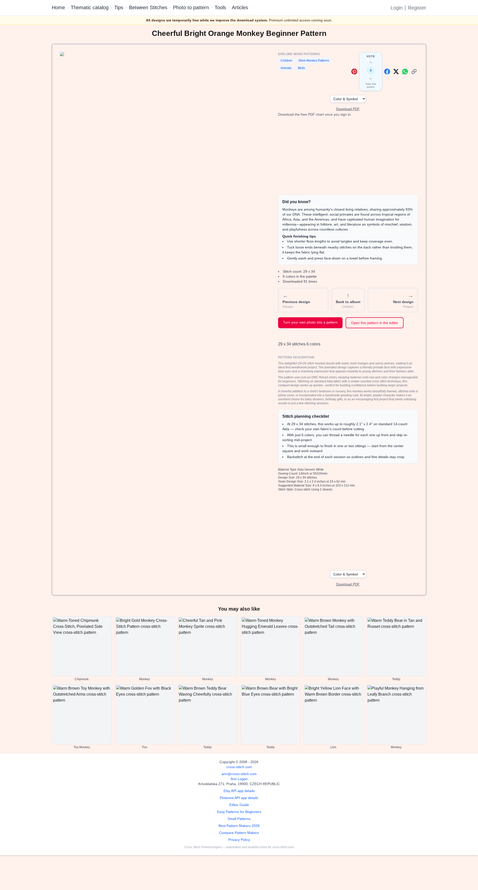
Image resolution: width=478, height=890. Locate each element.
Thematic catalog (90, 7)
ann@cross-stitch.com (239, 774)
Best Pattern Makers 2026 (239, 826)
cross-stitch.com (239, 767)
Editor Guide (239, 805)
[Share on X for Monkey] (396, 72)
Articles (240, 7)
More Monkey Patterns (314, 60)
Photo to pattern (191, 7)
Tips (118, 7)
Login (397, 7)
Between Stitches (148, 7)
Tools (220, 7)
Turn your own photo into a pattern (310, 322)
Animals (286, 68)
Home (58, 7)
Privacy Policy (239, 840)
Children (286, 60)
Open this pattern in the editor (374, 323)
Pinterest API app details (239, 798)
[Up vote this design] (371, 63)
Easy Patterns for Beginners (239, 812)
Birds (301, 68)
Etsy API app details (239, 791)
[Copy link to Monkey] (414, 72)
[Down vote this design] (371, 78)
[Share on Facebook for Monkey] (387, 72)
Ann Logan (239, 779)
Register (417, 7)
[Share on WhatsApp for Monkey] (405, 72)
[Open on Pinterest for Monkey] (354, 72)
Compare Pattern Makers (239, 833)
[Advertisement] (348, 156)
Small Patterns (239, 819)
